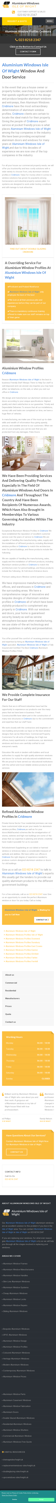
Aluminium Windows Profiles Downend (23, 938)
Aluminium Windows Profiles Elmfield (22, 954)
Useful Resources (14, 1452)
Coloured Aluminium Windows (16, 1353)
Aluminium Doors (10, 1412)
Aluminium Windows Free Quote (17, 1442)
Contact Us (42, 920)
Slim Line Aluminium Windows (16, 1281)
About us (9, 975)
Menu (50, 21)
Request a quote (17, 21)
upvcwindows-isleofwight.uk (15, 1477)
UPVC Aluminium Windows (15, 1335)
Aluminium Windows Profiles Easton (22, 950)
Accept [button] (41, 1499)
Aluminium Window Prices (14, 1376)
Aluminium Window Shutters (15, 1430)
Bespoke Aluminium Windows (16, 1329)
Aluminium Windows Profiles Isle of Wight (24, 935)
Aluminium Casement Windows (17, 1400)
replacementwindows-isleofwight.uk (19, 1465)
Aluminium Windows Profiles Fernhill (22, 961)
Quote (8, 1014)
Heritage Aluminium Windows (16, 1358)
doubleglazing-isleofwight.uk (15, 1471)
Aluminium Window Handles (15, 1275)
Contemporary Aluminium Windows (19, 1370)
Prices (8, 1006)
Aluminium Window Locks (14, 1299)
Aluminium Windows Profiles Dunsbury (23, 942)
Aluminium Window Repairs (15, 1305)
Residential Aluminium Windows (17, 1424)
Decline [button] (14, 1499)
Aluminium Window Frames (15, 1263)
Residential (10, 990)
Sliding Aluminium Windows (15, 1311)
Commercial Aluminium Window (17, 1436)
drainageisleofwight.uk (13, 1459)
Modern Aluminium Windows (16, 1365)
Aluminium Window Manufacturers (18, 1269)
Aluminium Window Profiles (15, 1347)
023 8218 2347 (27, 15)
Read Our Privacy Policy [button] (9, 1495)
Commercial (11, 983)
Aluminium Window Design (15, 1341)
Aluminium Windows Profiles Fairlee (21, 957)
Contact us (10, 1022)
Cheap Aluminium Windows (15, 1293)
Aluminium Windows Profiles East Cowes (24, 946)
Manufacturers (12, 998)
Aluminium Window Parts (14, 1394)
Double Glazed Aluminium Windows (19, 1418)
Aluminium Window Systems (16, 1287)
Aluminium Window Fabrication (17, 1406)
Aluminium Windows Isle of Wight (20, 931)
